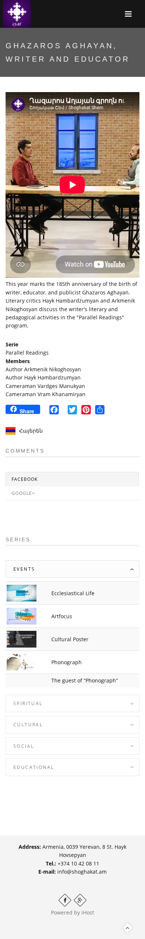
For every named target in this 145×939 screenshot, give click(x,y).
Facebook (25, 479)
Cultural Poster (69, 639)
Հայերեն (31, 430)
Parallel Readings (27, 352)
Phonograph (66, 662)
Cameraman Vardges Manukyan (45, 385)
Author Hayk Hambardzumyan (43, 377)
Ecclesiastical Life (72, 593)
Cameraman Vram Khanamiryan (46, 394)
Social (23, 746)
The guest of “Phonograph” (84, 680)
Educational (33, 767)
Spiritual (28, 703)
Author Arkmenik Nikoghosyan (43, 369)
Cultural (28, 724)
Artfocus (61, 616)
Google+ (23, 493)
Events (24, 569)
